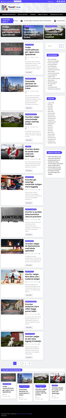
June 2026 (50, 106)
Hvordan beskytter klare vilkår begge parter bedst (32, 307)
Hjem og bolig (43, 14)
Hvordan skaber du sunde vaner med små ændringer (32, 152)
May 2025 (50, 129)
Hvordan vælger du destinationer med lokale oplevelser (32, 247)
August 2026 (51, 102)
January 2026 (51, 115)
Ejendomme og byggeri (53, 61)
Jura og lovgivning (52, 75)
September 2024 (52, 143)
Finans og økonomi (52, 68)
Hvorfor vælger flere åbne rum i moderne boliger (32, 276)
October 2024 (51, 141)
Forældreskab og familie (54, 69)
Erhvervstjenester (8, 14)
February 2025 (51, 134)
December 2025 (51, 116)
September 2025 (52, 122)
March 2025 (51, 132)
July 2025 (50, 125)
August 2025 (51, 123)
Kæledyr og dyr (51, 76)
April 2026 (50, 109)
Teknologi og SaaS (56, 14)
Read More (29, 72)
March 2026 (51, 111)
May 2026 (50, 108)
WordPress (19, 413)
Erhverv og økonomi (53, 62)
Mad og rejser (23, 14)
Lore (28, 57)
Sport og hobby (51, 83)
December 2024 (51, 137)
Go (61, 46)
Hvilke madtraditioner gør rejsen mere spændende (11, 30)
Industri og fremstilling (53, 73)
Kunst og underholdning (54, 78)
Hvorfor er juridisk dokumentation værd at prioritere (33, 214)
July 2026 (50, 104)
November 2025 (52, 118)
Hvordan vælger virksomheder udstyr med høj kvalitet (54, 33)
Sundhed (33, 14)
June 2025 (50, 127)
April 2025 (50, 130)
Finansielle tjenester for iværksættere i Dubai (32, 33)
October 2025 (51, 120)
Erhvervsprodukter (52, 64)
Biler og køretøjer (52, 59)
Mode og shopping (52, 82)
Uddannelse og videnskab (54, 89)
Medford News (26, 413)
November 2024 (52, 139)
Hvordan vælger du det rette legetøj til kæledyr (33, 338)
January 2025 (51, 136)
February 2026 (51, 113)
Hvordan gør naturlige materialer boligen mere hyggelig (33, 183)
